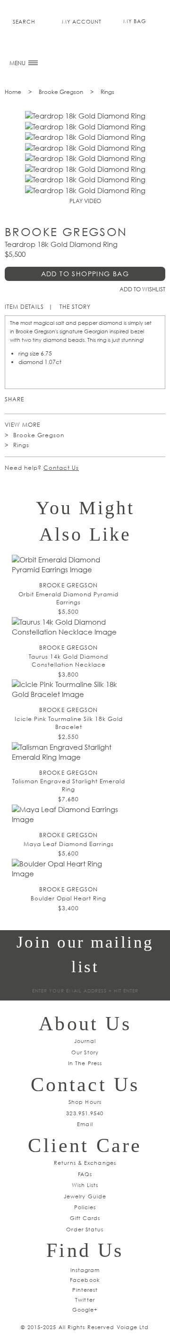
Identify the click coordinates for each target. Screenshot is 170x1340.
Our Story (85, 1052)
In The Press (85, 1063)
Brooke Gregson (61, 91)
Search (24, 21)
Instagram (85, 1270)
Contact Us (61, 467)
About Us (85, 1024)
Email (85, 1124)
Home (13, 91)
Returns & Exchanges (85, 1163)
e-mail (88, 399)
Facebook (74, 399)
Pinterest (33, 399)
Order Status (84, 1229)
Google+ (85, 1309)
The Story (75, 306)
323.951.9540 (84, 1113)
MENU (18, 63)
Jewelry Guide (85, 1196)
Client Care (85, 1145)
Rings (107, 91)
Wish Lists (85, 1185)
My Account (81, 21)
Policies (85, 1207)
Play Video (85, 200)
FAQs (85, 1174)
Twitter (46, 399)
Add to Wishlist (142, 289)
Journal (85, 1041)
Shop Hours (85, 1102)
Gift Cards (85, 1218)
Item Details (24, 306)
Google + (60, 399)
